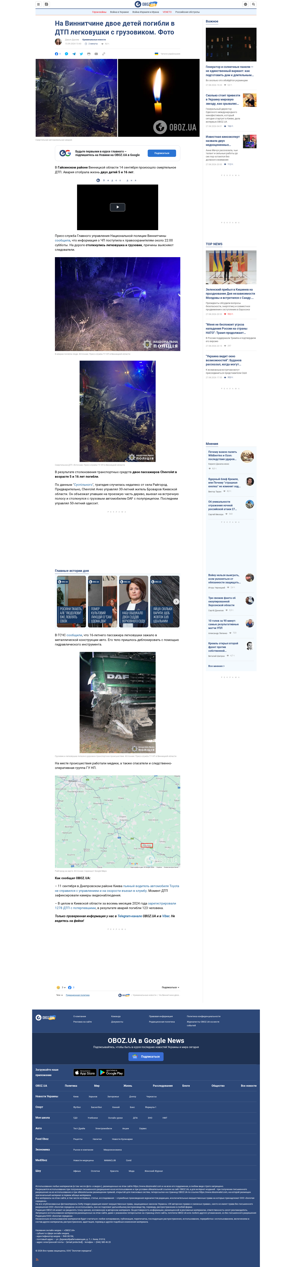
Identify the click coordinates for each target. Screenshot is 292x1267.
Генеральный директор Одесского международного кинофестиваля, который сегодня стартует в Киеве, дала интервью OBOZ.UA (223, 115)
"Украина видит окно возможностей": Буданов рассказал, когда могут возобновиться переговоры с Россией (227, 360)
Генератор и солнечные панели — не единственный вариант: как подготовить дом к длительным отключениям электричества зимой (229, 71)
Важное (212, 21)
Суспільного (83, 485)
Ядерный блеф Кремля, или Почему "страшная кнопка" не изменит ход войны (223, 482)
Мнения (212, 444)
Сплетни (95, 1171)
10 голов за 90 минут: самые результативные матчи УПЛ (223, 624)
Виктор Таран (214, 491)
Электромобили (103, 1128)
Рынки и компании (83, 1149)
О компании (79, 1016)
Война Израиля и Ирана (145, 12)
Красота (114, 1171)
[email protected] (74, 1242)
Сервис (143, 1128)
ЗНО (150, 1118)
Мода (131, 1171)
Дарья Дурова (72, 39)
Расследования (163, 1085)
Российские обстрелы (187, 12)
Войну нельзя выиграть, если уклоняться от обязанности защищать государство (223, 579)
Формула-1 (150, 1107)
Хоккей (116, 1107)
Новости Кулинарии (122, 1139)
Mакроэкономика (113, 1149)
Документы (117, 1021)
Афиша (77, 1171)
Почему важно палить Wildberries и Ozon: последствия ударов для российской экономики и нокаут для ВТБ (222, 455)
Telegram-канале (130, 916)
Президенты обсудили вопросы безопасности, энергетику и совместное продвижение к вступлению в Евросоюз (228, 306)
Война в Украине (119, 12)
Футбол (77, 1107)
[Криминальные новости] (124, 996)
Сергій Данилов (216, 610)
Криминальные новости (94, 39)
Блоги (186, 1085)
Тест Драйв (79, 1128)
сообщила (62, 240)
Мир (97, 1085)
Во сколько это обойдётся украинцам (227, 80)
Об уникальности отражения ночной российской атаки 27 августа (221, 505)
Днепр (132, 1096)
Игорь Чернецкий (216, 588)
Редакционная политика (78, 995)
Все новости (249, 1085)
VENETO (167, 12)
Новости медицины (83, 1160)
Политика (71, 1085)
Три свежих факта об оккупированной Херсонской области (222, 601)
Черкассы (151, 1096)
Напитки (97, 1139)
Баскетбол (96, 1107)
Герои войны (99, 12)
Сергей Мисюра (215, 514)
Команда (115, 1016)
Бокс (132, 1107)
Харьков (93, 1096)
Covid (128, 1160)
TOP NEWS (214, 244)
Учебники (93, 1118)
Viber (165, 916)
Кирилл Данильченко (218, 464)
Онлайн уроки (115, 1118)
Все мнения (215, 666)
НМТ (165, 1118)
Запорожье (113, 1096)
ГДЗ (75, 1118)
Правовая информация (161, 1016)
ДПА (135, 1118)
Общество (218, 1085)
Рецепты (77, 1139)
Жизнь (128, 1085)
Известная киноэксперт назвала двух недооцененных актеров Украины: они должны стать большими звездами (223, 141)
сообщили (74, 635)
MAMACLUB (110, 1160)
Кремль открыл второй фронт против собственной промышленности (223, 647)
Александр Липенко (217, 633)
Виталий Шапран (216, 656)
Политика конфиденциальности (204, 1016)
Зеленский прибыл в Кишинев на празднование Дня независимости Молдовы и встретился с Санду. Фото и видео (230, 294)
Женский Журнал (154, 1171)
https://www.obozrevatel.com (147, 1186)
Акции (125, 1128)
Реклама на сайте (82, 1021)
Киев (75, 1096)
